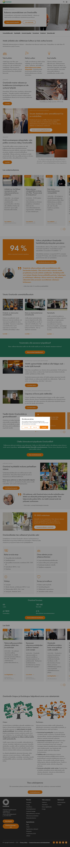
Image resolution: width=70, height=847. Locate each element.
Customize (26, 427)
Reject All (35, 427)
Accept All (44, 427)
